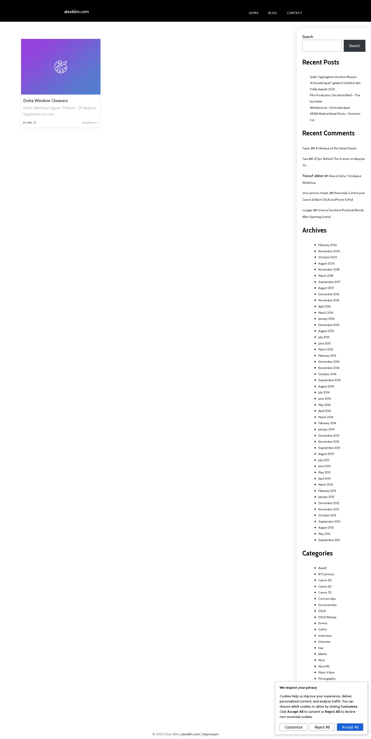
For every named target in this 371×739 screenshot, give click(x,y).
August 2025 (326, 263)
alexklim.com (190, 734)
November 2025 (329, 251)
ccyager (307, 210)
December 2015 (328, 325)
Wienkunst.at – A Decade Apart (330, 108)
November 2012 (328, 509)
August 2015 (326, 331)
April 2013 (324, 478)
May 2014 (324, 405)
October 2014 (327, 374)
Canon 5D (325, 580)
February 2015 (327, 356)
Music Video (326, 672)
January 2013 (326, 497)
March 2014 (325, 417)
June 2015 (324, 343)
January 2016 (326, 319)
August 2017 (326, 288)
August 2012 (326, 527)
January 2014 (326, 429)
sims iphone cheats (315, 193)
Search (307, 36)
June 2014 (324, 399)
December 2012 (328, 503)
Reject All (322, 727)
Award (322, 568)
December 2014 (328, 362)
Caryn (306, 148)
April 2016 (324, 306)
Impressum (210, 734)
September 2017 (329, 282)
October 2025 (327, 257)
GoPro (322, 629)
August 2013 (326, 454)
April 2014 (324, 411)
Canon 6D (325, 586)
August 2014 (326, 386)
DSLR (322, 611)
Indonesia (324, 636)
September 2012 (329, 521)
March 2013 (325, 485)
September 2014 (329, 380)
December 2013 (328, 436)
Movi (321, 660)
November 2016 (328, 300)
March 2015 (325, 349)
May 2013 (324, 472)
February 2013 (327, 491)
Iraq (320, 648)
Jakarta (322, 654)
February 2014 (327, 423)
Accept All (350, 727)
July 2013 (323, 460)
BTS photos (326, 574)
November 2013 (328, 442)
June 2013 (324, 466)
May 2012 (324, 534)
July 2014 (324, 392)
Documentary (327, 605)
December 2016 (328, 294)
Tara (305, 159)
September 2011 (329, 540)
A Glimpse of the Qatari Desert (336, 148)
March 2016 (325, 313)
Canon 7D (324, 592)
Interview (324, 642)
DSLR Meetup (327, 617)
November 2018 (328, 269)
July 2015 (324, 337)
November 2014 (328, 368)
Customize (294, 727)
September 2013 (329, 448)
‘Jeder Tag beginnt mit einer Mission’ (333, 77)
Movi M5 (324, 666)
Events (322, 623)
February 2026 (327, 245)
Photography (327, 679)
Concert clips (327, 599)
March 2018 (325, 276)
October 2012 (327, 515)
